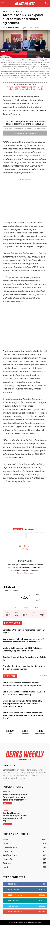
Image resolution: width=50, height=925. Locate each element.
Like (9, 725)
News (5, 11)
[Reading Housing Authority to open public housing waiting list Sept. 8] (38, 816)
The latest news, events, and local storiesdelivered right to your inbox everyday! (25, 122)
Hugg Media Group (20, 922)
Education (16, 11)
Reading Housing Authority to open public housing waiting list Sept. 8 (15, 817)
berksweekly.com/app (25, 573)
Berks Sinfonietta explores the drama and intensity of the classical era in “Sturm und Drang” (23, 715)
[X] (23, 535)
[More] (41, 535)
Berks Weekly (13, 28)
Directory (43, 676)
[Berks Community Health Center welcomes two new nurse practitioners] (38, 798)
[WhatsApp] (29, 535)
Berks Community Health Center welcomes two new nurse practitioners (15, 797)
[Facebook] (16, 535)
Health (6, 791)
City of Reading (29, 529)
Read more (7, 803)
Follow (25, 725)
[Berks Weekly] (4, 27)
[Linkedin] (35, 535)
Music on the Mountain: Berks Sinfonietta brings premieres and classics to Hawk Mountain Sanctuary (22, 704)
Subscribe (40, 725)
